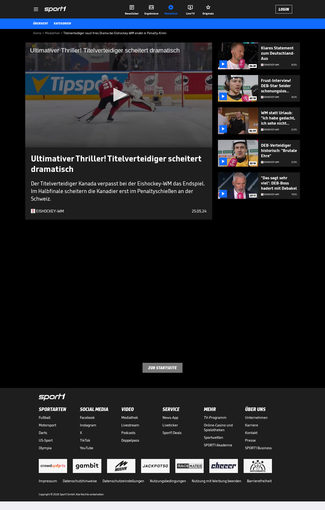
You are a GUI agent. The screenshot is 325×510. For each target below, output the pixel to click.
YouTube (86, 448)
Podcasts (128, 432)
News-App (170, 417)
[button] (118, 94)
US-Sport (46, 440)
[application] (118, 94)
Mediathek (129, 417)
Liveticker (170, 425)
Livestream (130, 425)
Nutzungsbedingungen (168, 481)
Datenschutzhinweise (80, 481)
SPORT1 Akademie (218, 445)
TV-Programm (215, 417)
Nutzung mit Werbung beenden (216, 481)
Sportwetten (213, 437)
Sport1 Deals (172, 432)
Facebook (87, 417)
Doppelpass (130, 440)
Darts (43, 432)
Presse (250, 440)
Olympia (45, 448)
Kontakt (251, 432)
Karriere (251, 425)
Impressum (48, 481)
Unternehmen (256, 417)
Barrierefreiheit (259, 481)
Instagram (88, 425)
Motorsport (47, 425)
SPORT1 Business (258, 448)
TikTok (85, 440)
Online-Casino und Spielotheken (218, 427)
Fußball (44, 417)
